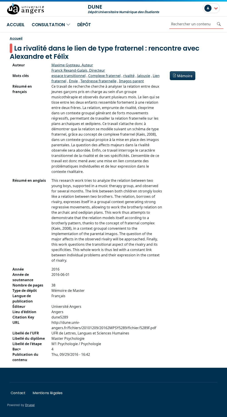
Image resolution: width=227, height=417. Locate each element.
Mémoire (184, 75)
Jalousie (143, 75)
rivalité (129, 75)
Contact (18, 392)
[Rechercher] (219, 24)
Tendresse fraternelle (98, 81)
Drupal (30, 405)
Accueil (16, 25)
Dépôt (84, 25)
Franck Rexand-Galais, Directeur (78, 70)
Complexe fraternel (104, 75)
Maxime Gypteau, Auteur (72, 65)
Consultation (49, 25)
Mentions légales (48, 392)
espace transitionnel (68, 75)
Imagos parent (131, 81)
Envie (73, 81)
